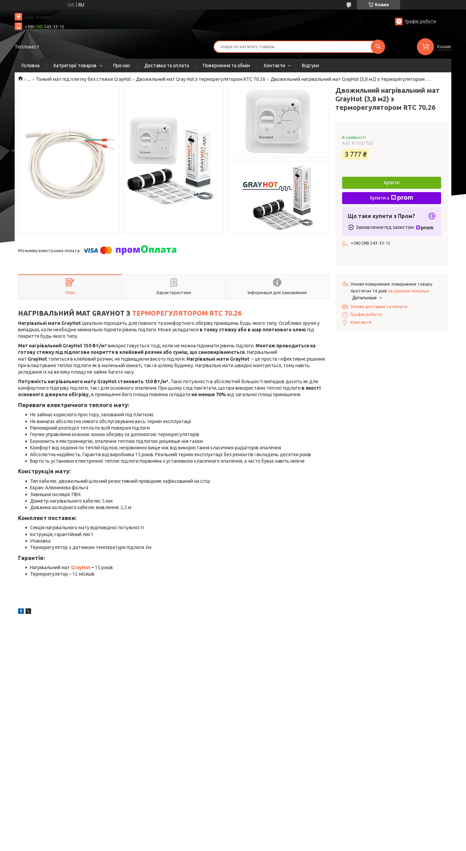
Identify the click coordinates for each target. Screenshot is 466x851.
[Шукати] (378, 47)
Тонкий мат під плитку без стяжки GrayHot (83, 79)
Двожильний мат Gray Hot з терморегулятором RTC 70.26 (200, 79)
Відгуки (310, 65)
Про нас (121, 65)
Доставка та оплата (166, 65)
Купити (391, 182)
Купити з (379, 198)
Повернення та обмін (226, 65)
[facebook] (21, 612)
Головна (30, 65)
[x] (28, 612)
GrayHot (80, 567)
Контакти (274, 65)
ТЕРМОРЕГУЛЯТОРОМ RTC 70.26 (187, 313)
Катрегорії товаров (75, 65)
